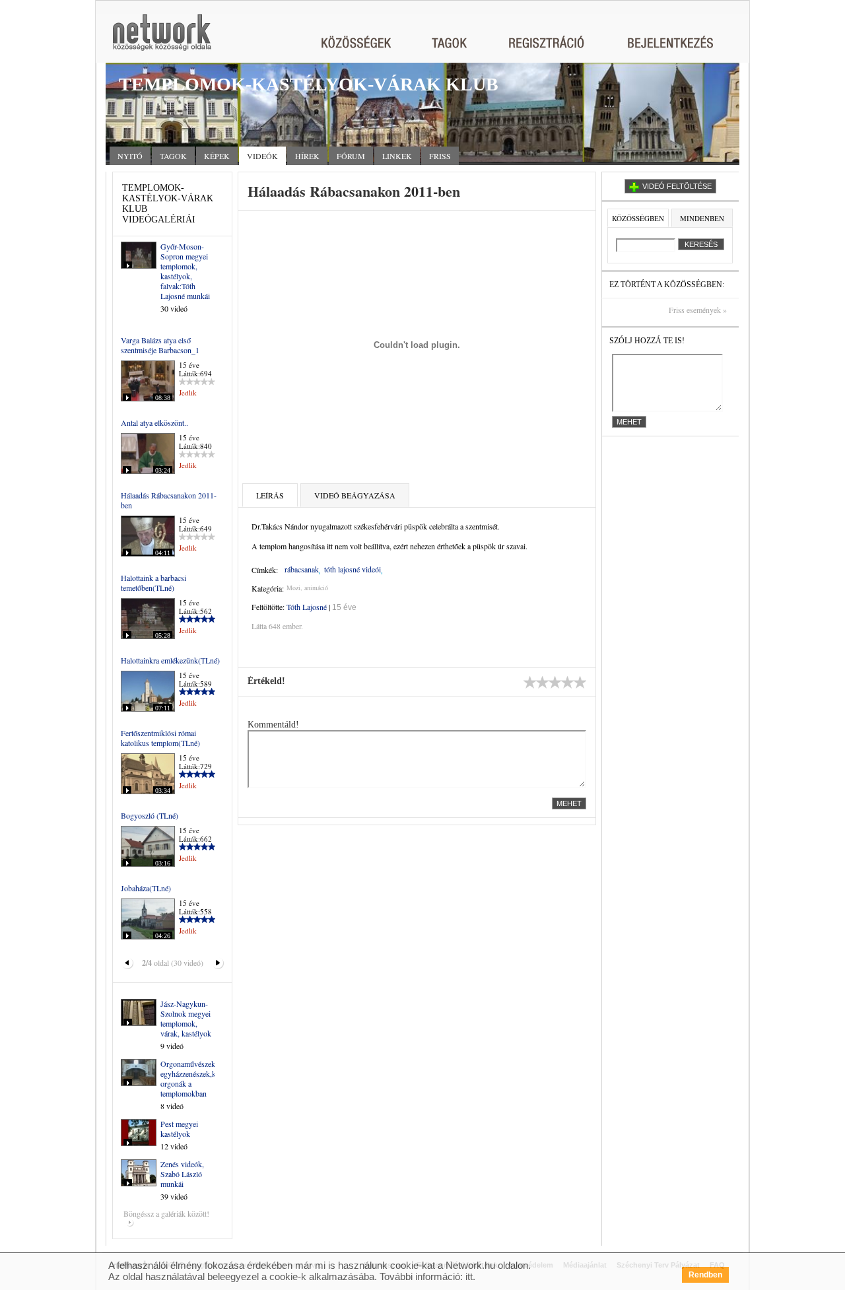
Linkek (397, 156)
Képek (217, 156)
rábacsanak (302, 569)
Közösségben (638, 218)
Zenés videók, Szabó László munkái (182, 1174)
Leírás (270, 495)
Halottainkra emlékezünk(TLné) (170, 660)
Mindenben (702, 218)
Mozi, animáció (307, 587)
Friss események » (698, 310)
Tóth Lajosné (307, 606)
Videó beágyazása (354, 495)
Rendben (705, 1274)
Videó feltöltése (677, 186)
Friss (440, 156)
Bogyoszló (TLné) (149, 815)
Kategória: (268, 588)
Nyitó (130, 156)
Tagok (173, 156)
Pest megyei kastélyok (179, 1128)
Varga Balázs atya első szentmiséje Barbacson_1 (160, 345)
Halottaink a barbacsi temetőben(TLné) (153, 582)
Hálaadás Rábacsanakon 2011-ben (169, 500)
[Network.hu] (162, 38)
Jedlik (188, 392)
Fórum (351, 156)
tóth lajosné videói (352, 569)
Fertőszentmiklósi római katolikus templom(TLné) (160, 738)
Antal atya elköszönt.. (154, 422)
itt (469, 1276)
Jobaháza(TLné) (146, 888)
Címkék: (265, 569)
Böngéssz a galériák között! (166, 1213)
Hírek (307, 156)
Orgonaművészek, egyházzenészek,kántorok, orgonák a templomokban (201, 1078)
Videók (262, 156)
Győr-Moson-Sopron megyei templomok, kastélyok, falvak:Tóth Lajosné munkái (185, 271)
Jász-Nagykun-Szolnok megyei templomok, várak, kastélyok (185, 1018)
